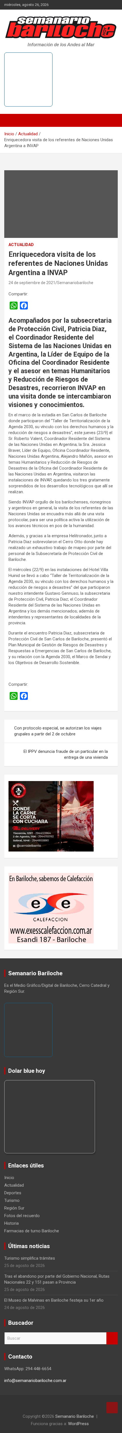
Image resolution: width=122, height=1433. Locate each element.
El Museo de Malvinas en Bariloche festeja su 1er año (54, 1300)
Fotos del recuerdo (22, 1215)
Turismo (12, 1200)
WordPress (78, 1423)
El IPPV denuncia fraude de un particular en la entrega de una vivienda (66, 754)
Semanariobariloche (75, 282)
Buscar (112, 1338)
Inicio (9, 1177)
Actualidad (21, 244)
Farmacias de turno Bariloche (31, 1230)
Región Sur (14, 1208)
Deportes (12, 1192)
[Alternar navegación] (11, 120)
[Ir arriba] (112, 1407)
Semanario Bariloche (74, 1416)
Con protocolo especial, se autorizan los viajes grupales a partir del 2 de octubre (58, 731)
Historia (11, 1223)
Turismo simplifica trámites (29, 1258)
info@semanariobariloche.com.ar (35, 1380)
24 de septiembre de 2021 (32, 282)
